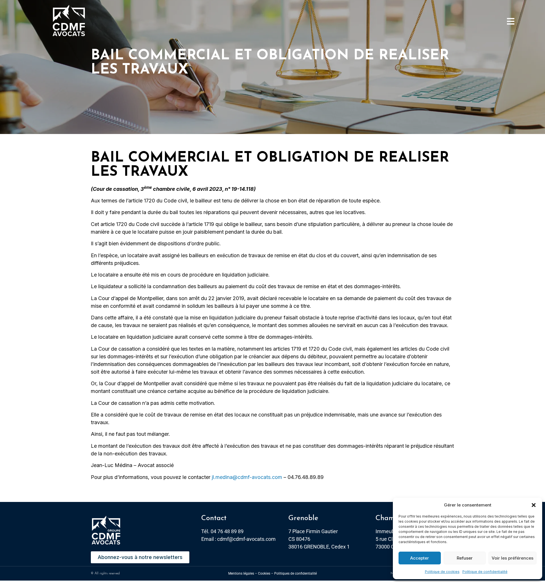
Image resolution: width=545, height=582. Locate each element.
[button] (533, 505)
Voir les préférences (512, 558)
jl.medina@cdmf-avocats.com (247, 477)
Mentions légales (241, 573)
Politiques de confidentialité (295, 573)
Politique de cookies (442, 572)
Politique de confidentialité (485, 572)
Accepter (419, 558)
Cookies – (265, 573)
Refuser (465, 558)
